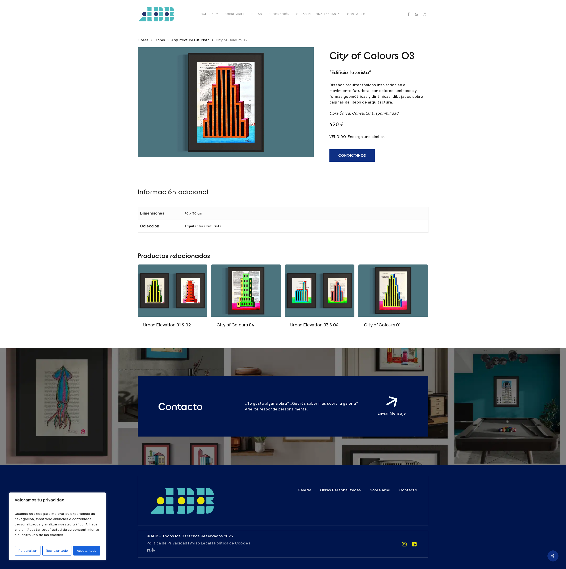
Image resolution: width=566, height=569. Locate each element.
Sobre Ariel (380, 490)
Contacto (408, 490)
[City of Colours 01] (393, 290)
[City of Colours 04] (246, 290)
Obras (160, 40)
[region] (57, 526)
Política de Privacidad (167, 543)
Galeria (304, 490)
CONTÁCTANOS (352, 155)
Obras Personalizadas (340, 490)
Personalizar (28, 550)
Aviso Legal (200, 543)
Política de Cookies (232, 543)
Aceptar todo (87, 550)
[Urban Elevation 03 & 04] (320, 290)
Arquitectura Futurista (190, 40)
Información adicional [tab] (173, 192)
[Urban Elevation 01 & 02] (173, 290)
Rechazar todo (57, 550)
